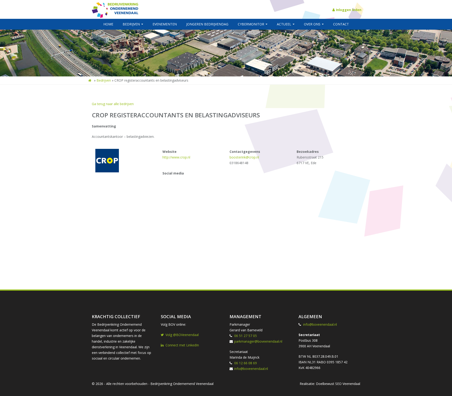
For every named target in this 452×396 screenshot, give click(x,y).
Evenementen (165, 24)
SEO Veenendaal (347, 383)
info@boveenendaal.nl (251, 368)
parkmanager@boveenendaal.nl (258, 341)
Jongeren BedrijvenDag (207, 24)
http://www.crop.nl (176, 157)
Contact (341, 24)
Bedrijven (132, 24)
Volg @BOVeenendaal (182, 335)
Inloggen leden (348, 10)
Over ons (312, 24)
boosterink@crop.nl (244, 157)
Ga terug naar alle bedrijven (113, 104)
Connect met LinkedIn (182, 345)
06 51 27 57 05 (245, 335)
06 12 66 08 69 (245, 363)
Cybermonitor (251, 24)
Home (108, 24)
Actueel (284, 24)
